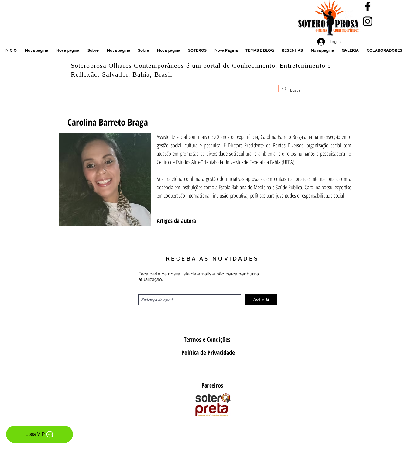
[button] (197, 47)
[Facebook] (367, 6)
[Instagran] (367, 21)
